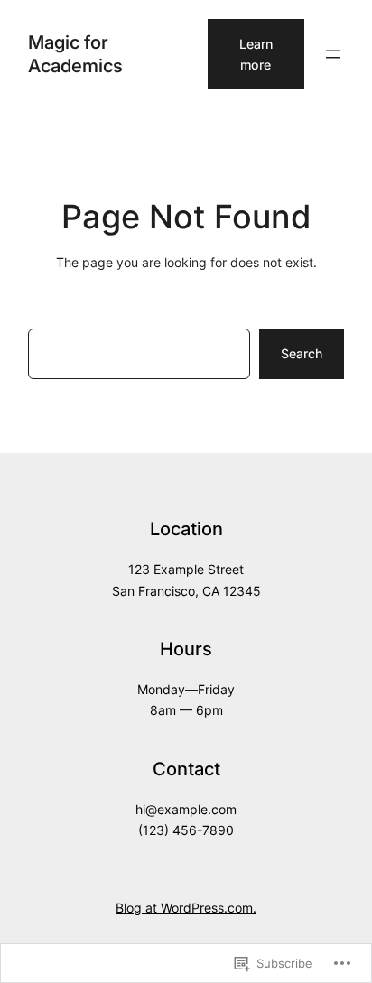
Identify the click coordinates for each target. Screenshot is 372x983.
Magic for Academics (75, 54)
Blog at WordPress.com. (186, 907)
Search (301, 353)
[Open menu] (333, 54)
